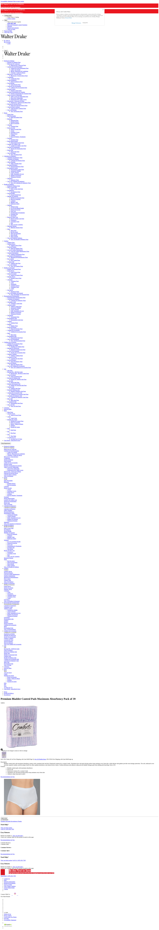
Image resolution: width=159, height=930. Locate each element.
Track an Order (11, 29)
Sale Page (9, 370)
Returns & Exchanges (13, 28)
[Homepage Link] (14, 37)
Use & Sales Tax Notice (10, 917)
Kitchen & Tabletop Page (14, 62)
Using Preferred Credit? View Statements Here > (12, 12)
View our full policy (18, 835)
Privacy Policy (8, 915)
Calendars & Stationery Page (14, 157)
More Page (10, 412)
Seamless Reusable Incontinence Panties (11, 821)
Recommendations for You (8, 776)
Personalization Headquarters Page (16, 297)
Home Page (10, 114)
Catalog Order (8, 15)
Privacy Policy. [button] (68, 18)
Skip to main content (18, 1)
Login (8, 43)
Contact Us (7, 878)
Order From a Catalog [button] (13, 17)
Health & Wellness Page (13, 186)
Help (6, 20)
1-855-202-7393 (11, 23)
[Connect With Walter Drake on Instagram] (15, 895)
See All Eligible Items (40, 759)
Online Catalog (11, 18)
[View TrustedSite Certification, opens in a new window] (8, 926)
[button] (85, 22)
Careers (6, 889)
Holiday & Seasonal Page (14, 269)
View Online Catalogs (10, 886)
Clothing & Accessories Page (15, 343)
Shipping (9, 26)
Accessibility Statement (7, 1)
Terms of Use (7, 914)
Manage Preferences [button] (76, 23)
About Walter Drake (9, 887)
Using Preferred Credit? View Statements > (11, 7)
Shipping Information (9, 881)
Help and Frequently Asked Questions (17, 25)
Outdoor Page (11, 242)
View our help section (6, 827)
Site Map (6, 918)
